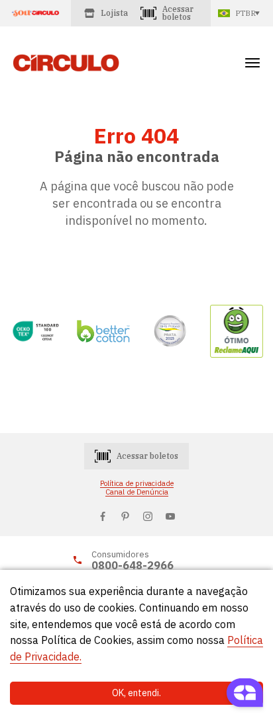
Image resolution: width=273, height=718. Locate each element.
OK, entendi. (136, 693)
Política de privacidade (137, 483)
